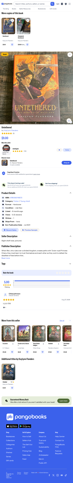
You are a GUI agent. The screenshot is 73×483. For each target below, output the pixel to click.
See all (62, 320)
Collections (10, 440)
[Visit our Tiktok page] (66, 475)
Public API (43, 463)
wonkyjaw (16, 149)
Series (8, 457)
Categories (10, 444)
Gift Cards (53, 9)
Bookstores (42, 9)
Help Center (60, 436)
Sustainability (44, 447)
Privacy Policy (26, 473)
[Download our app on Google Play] (25, 426)
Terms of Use (19, 473)
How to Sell (26, 436)
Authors (9, 448)
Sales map (26, 455)
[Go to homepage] (7, 4)
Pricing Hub (27, 451)
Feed (24, 459)
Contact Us (59, 440)
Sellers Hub (26, 440)
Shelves (9, 452)
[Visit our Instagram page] (57, 475)
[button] (36, 193)
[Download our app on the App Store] (12, 426)
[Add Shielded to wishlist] (12, 366)
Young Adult (25, 201)
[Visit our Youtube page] (62, 475)
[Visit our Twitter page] (53, 475)
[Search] (52, 4)
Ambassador (43, 455)
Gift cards (9, 460)
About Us (42, 436)
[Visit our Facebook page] (49, 475)
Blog (40, 451)
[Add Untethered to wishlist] (69, 54)
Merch (41, 459)
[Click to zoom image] (36, 88)
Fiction (16, 201)
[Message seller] (59, 150)
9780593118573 (16, 198)
